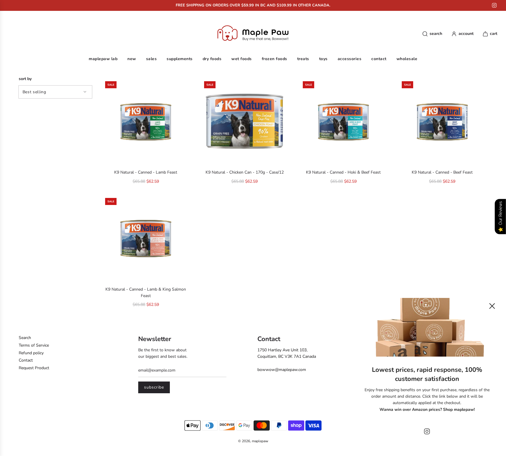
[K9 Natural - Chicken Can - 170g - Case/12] (245, 122)
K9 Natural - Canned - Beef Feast (442, 172)
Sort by (25, 79)
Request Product (34, 368)
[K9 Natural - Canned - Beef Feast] (442, 122)
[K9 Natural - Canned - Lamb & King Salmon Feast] (146, 239)
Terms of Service (34, 345)
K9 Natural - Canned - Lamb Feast (145, 172)
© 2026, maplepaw (253, 441)
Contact (26, 360)
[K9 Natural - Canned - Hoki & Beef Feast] (343, 122)
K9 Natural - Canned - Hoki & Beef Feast (343, 172)
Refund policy (31, 353)
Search (25, 337)
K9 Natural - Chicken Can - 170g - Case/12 (245, 172)
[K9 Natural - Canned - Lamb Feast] (146, 122)
